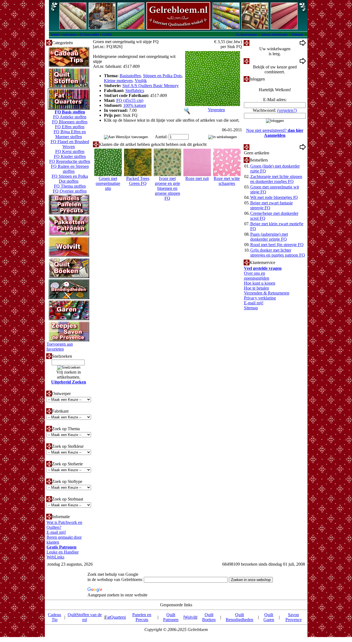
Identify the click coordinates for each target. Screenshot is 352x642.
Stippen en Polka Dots (162, 75)
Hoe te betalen (256, 288)
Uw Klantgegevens (247, 34)
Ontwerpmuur (261, 61)
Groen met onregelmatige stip (108, 183)
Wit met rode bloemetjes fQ (274, 197)
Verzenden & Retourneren (266, 293)
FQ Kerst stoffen (69, 151)
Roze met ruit (197, 178)
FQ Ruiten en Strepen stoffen (70, 169)
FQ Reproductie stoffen (69, 161)
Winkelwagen (261, 42)
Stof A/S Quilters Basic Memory (150, 85)
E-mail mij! (56, 532)
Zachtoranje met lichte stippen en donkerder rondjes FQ (276, 179)
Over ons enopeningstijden (256, 275)
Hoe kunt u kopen (259, 283)
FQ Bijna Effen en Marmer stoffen (70, 134)
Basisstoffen (130, 75)
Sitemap (251, 307)
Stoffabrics (134, 90)
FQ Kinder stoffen (70, 156)
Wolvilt (190, 617)
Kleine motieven (118, 80)
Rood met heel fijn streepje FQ (277, 244)
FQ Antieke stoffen (69, 117)
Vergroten (216, 109)
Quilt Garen (268, 617)
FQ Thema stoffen (70, 186)
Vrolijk (141, 80)
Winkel (55, 34)
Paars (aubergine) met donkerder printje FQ (269, 236)
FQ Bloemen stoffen (69, 121)
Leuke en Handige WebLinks (62, 554)
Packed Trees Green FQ (137, 181)
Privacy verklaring (260, 298)
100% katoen (134, 105)
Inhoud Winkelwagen (275, 34)
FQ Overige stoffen (70, 191)
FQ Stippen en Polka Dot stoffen (70, 179)
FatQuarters (69, 34)
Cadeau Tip (54, 617)
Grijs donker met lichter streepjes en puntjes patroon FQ (277, 252)
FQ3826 (107, 34)
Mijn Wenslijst (261, 146)
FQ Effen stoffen (69, 126)
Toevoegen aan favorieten (59, 346)
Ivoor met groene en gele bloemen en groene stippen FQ (167, 188)
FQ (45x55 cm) (129, 100)
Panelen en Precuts (141, 617)
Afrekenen (297, 34)
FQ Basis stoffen (89, 34)
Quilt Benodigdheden (239, 617)
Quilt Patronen (170, 617)
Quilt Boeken (209, 617)
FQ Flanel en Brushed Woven (70, 144)
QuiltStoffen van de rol (85, 617)
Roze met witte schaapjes (227, 181)
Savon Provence (293, 617)
